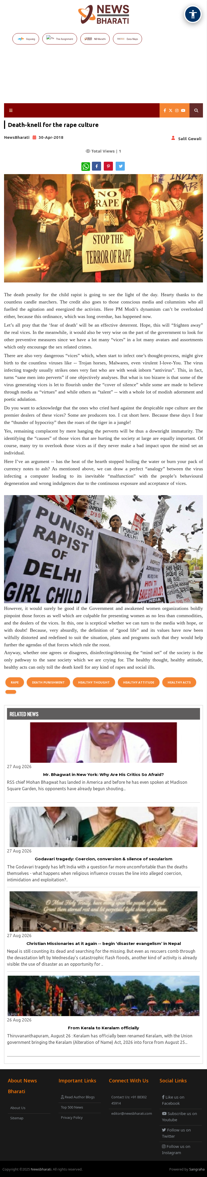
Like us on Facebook (173, 1100)
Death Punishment (48, 682)
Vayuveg (30, 38)
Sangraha (197, 1169)
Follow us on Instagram (176, 1149)
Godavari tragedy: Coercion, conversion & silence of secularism (103, 858)
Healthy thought (94, 682)
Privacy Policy (72, 1117)
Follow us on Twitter (176, 1133)
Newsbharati (41, 1169)
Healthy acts (179, 682)
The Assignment (64, 38)
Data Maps (132, 38)
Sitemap (16, 1118)
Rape (15, 682)
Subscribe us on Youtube (179, 1116)
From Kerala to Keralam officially (103, 1027)
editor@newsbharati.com (130, 1113)
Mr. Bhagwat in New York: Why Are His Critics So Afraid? (103, 774)
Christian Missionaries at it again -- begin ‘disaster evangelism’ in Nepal (103, 943)
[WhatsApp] (85, 166)
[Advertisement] (105, 81)
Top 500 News (72, 1107)
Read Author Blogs (79, 1097)
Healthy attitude (138, 682)
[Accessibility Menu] (193, 14)
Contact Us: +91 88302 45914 (129, 1100)
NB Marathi (100, 38)
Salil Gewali (189, 138)
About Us (17, 1107)
